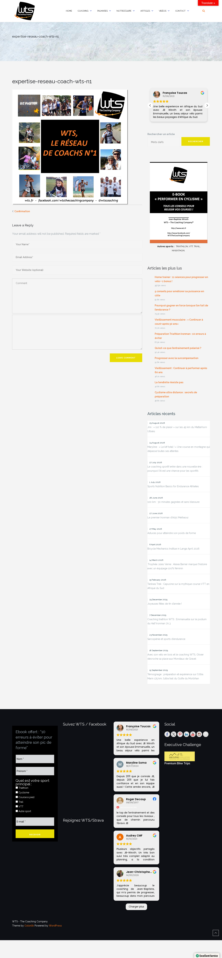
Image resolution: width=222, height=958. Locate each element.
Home (69, 11)
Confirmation (22, 211)
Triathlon (23, 787)
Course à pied (26, 797)
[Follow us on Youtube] (193, 734)
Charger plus (136, 906)
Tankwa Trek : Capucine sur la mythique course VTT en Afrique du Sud (178, 586)
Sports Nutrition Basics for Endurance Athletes (173, 486)
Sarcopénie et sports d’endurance (166, 639)
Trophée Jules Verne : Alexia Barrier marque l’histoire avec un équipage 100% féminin (177, 566)
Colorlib (29, 925)
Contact (180, 11)
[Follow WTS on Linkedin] (186, 734)
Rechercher (195, 141)
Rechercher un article (161, 134)
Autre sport (24, 811)
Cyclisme (23, 792)
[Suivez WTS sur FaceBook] (167, 734)
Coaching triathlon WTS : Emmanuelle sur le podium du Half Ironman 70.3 (177, 621)
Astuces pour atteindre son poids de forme (171, 533)
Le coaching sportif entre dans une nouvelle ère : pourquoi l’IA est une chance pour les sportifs (174, 468)
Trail (20, 801)
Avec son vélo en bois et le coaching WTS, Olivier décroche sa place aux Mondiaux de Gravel (175, 656)
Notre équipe (124, 11)
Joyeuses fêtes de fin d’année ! (164, 603)
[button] (207, 105)
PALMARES (102, 11)
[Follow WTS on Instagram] (199, 734)
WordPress (55, 925)
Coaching (83, 11)
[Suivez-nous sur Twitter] (173, 734)
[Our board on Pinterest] (180, 734)
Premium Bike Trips (177, 763)
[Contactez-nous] (205, 734)
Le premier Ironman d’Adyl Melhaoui (167, 517)
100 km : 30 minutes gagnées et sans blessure (173, 502)
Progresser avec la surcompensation (176, 358)
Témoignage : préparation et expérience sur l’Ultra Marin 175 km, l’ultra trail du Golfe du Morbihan (175, 676)
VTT (20, 806)
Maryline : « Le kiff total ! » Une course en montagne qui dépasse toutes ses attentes (178, 449)
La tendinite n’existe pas (169, 382)
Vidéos (162, 11)
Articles (145, 11)
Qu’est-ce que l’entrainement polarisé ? (178, 348)
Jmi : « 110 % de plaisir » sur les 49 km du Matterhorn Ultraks (177, 429)
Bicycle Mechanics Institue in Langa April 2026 (173, 548)
